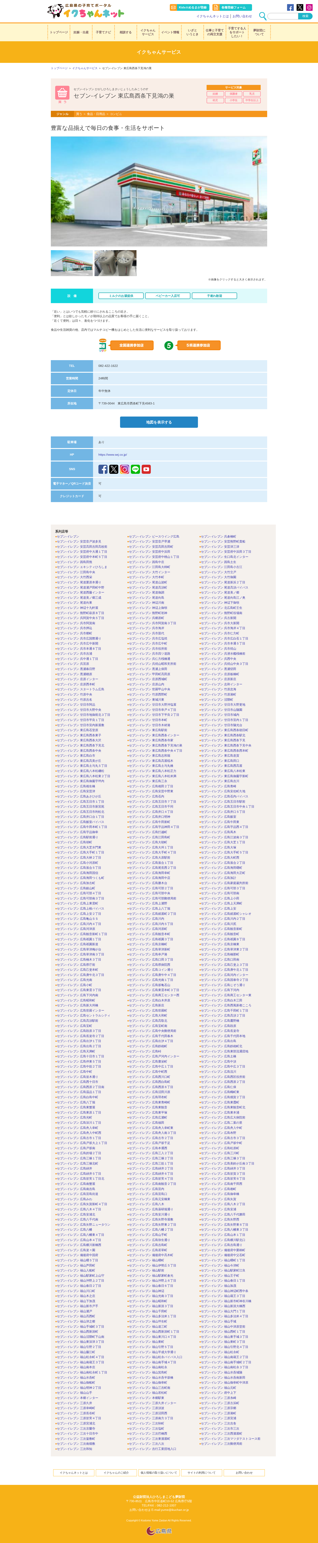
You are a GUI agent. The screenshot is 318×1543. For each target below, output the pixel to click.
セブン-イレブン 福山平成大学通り (152, 1352)
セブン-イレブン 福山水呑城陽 (221, 1372)
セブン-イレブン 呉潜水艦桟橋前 (223, 653)
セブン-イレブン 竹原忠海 (218, 689)
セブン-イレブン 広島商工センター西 (154, 995)
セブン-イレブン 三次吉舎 (218, 1423)
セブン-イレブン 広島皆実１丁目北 (80, 1178)
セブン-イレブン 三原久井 (74, 1403)
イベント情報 (170, 32)
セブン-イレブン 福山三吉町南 (149, 1387)
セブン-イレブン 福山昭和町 (148, 1301)
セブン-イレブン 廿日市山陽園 (221, 709)
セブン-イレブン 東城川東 (146, 699)
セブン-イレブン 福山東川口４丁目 (152, 1336)
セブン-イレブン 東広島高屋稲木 (151, 760)
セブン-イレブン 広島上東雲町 (77, 903)
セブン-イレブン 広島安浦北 (76, 1214)
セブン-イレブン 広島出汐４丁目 (151, 1041)
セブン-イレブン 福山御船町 (76, 1382)
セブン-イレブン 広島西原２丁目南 (80, 1087)
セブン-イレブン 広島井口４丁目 (151, 811)
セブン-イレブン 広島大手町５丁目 (224, 852)
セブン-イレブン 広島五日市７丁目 (152, 801)
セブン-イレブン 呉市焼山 (218, 648)
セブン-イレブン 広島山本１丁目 (223, 1234)
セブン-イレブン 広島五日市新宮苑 (80, 806)
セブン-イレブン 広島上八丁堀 (149, 908)
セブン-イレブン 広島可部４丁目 (79, 893)
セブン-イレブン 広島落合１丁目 (151, 862)
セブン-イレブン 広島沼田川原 (149, 1092)
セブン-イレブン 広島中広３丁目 (223, 1066)
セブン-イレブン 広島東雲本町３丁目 (154, 990)
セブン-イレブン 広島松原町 (220, 1148)
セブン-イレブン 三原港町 (218, 1413)
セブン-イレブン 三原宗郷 (218, 1408)
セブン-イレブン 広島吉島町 (148, 1245)
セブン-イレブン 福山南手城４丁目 (152, 1362)
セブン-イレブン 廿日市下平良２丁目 (154, 714)
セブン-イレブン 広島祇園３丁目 (151, 939)
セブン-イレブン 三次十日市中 (77, 1433)
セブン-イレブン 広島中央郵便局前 (152, 1030)
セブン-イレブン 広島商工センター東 (226, 995)
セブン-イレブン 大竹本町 (146, 577)
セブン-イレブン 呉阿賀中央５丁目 (80, 618)
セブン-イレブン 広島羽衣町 (148, 1097)
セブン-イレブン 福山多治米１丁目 (152, 1316)
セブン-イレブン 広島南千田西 (221, 1183)
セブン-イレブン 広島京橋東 (220, 944)
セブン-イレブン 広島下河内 (220, 990)
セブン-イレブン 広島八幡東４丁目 (80, 1234)
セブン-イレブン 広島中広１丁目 (151, 1066)
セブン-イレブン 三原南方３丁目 (151, 1418)
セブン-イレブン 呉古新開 (218, 618)
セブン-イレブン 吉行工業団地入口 (152, 1449)
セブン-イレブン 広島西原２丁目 (223, 1081)
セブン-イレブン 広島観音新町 (221, 929)
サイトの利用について (202, 1472)
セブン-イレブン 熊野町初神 (148, 613)
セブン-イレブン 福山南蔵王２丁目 (224, 1357)
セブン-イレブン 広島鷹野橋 (220, 1020)
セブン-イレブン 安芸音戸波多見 (79, 541)
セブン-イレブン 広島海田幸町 (149, 873)
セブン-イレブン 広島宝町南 (148, 1026)
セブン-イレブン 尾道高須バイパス (224, 587)
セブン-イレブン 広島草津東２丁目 (224, 949)
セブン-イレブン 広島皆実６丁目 (223, 1178)
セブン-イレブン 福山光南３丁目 (151, 1296)
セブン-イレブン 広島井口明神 (149, 816)
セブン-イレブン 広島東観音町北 (223, 1107)
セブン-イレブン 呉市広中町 (148, 643)
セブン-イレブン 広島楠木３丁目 (79, 959)
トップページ (59, 32)
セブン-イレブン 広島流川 (218, 1071)
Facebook (290, 7)
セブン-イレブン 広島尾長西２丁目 (152, 867)
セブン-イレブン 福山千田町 (148, 1311)
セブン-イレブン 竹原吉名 (74, 699)
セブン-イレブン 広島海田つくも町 (80, 878)
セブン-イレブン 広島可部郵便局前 (152, 898)
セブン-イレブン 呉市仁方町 (220, 633)
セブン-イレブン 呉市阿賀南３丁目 (152, 623)
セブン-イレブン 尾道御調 (146, 592)
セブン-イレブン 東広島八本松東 (223, 771)
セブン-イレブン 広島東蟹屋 (76, 1107)
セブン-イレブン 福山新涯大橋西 (223, 1306)
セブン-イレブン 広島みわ (74, 1199)
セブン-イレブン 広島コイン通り (151, 969)
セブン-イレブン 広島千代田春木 (151, 1036)
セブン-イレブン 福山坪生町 (148, 1321)
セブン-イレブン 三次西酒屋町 (221, 1433)
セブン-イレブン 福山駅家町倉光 (151, 1275)
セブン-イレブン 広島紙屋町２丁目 (152, 913)
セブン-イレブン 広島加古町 (76, 883)
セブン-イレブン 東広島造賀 (220, 755)
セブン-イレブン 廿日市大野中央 (79, 709)
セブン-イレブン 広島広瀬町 (148, 1117)
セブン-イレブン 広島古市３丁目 (223, 1138)
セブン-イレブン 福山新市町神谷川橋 (226, 1301)
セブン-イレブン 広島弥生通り (149, 1240)
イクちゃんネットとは (212, 16)
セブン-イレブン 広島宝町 (74, 1026)
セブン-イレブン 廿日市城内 (220, 714)
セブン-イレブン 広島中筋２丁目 (79, 1066)
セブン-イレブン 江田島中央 (76, 572)
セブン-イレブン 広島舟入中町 (221, 1127)
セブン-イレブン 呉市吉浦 (74, 653)
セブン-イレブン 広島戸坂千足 (149, 1143)
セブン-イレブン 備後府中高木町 (151, 1255)
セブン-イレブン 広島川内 (146, 918)
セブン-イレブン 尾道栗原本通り (79, 582)
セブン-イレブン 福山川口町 (76, 1291)
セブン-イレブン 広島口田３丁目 (151, 959)
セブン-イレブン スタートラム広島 (80, 689)
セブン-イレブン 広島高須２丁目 (223, 1015)
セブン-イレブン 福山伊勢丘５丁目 (152, 1265)
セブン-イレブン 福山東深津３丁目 (80, 1341)
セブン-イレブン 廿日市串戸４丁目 (152, 709)
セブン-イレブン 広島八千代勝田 (223, 1214)
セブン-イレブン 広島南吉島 (76, 1189)
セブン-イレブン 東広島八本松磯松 (80, 771)
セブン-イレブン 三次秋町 (146, 1423)
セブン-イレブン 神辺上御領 (148, 607)
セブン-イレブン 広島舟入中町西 (79, 1132)
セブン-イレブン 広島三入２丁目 (151, 1153)
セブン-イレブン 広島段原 (218, 1026)
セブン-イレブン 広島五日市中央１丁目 (227, 806)
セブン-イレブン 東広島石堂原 (77, 730)
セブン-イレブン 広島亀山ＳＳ (77, 918)
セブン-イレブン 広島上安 (218, 908)
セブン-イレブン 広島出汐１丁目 (79, 1041)
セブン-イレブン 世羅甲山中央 (149, 689)
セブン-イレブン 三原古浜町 (220, 1403)
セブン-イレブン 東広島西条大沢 (79, 740)
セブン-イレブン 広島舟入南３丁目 (152, 1132)
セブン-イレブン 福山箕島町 (148, 1372)
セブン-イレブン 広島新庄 (146, 1005)
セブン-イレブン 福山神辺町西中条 (224, 1291)
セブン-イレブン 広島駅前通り (77, 837)
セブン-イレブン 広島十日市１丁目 (80, 1056)
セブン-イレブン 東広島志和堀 (149, 755)
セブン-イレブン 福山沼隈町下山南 (80, 1336)
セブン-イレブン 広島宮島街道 (77, 1194)
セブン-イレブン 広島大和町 (148, 1015)
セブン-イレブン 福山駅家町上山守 (80, 1275)
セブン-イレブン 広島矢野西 (220, 1219)
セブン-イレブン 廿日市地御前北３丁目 (83, 714)
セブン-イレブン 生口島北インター (224, 556)
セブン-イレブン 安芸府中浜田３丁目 (226, 551)
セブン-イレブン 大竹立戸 (218, 572)
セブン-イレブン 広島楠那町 (220, 954)
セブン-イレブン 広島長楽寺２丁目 (80, 1036)
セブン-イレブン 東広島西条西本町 (224, 750)
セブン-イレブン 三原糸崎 (218, 1398)
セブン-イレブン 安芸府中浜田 (149, 551)
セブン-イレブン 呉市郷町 (74, 633)
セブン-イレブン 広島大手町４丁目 (152, 852)
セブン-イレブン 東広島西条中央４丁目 (155, 750)
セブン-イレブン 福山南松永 (148, 1367)
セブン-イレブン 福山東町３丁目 (223, 1341)
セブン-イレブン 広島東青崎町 (149, 1102)
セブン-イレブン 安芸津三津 (220, 546)
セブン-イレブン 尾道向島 (146, 597)
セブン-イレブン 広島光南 (74, 979)
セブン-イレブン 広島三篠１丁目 (79, 1158)
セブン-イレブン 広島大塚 (218, 847)
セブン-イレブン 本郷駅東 (146, 1398)
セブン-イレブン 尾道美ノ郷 (220, 592)
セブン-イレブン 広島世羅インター (80, 1010)
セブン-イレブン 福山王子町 (220, 1275)
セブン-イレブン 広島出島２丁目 (79, 1046)
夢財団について (259, 32)
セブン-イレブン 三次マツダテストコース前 (230, 1438)
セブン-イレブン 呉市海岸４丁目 (223, 628)
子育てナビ (103, 32)
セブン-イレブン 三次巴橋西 (148, 1433)
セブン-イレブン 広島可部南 (220, 893)
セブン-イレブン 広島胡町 (74, 842)
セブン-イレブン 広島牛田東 (220, 822)
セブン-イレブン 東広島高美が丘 (79, 760)
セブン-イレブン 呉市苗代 (146, 633)
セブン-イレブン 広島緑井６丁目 (151, 1173)
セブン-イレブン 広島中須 (218, 1061)
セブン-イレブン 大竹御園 (218, 577)
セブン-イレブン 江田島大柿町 (149, 567)
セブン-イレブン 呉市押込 (74, 628)
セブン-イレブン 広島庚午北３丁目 (80, 975)
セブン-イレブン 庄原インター (77, 679)
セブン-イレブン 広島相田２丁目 (151, 786)
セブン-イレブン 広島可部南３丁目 (80, 898)
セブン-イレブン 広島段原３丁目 (79, 1030)
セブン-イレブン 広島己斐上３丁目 (224, 964)
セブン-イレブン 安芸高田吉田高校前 (82, 546)
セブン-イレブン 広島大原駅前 (149, 857)
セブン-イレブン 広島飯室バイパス (80, 822)
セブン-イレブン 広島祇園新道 (77, 944)
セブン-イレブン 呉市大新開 (220, 623)
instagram (309, 7)
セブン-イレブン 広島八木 (146, 1204)
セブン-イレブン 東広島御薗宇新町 (224, 776)
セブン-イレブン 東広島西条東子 (79, 735)
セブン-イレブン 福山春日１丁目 (223, 1280)
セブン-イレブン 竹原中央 (74, 694)
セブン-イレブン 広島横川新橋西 (79, 1245)
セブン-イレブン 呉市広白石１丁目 (224, 638)
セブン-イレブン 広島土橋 (218, 1056)
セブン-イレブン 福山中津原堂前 (223, 1326)
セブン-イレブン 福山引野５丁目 (151, 1347)
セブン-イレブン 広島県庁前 (76, 964)
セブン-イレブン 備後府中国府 (77, 1255)
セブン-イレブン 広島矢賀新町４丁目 (82, 1204)
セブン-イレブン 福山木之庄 (76, 1296)
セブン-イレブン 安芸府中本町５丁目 (82, 556)
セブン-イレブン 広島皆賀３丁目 (223, 1173)
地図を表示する (159, 422)
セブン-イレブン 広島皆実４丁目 (151, 1178)
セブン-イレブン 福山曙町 (146, 1260)
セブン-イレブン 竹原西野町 (148, 694)
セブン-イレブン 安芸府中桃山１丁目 (154, 556)
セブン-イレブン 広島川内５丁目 (151, 924)
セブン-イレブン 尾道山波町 (148, 582)
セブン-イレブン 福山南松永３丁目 (224, 1367)
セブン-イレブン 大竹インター (149, 572)
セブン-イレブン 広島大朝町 (148, 842)
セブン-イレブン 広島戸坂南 (76, 1148)
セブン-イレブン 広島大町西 (220, 857)
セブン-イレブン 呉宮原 (73, 663)
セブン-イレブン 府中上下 (218, 1392)
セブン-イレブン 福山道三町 (148, 1326)
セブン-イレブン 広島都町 (218, 1189)
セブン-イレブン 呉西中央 (218, 658)
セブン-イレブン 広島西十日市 (77, 1081)
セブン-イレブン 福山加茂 (218, 1285)
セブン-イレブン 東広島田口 (220, 760)
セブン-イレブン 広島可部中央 (149, 893)
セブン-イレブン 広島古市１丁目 (79, 1138)
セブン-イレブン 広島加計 (218, 878)
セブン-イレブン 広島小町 (74, 985)
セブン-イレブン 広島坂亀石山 (149, 985)
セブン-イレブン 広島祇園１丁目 (79, 939)
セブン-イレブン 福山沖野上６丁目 (152, 1280)
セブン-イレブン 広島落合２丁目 (223, 862)
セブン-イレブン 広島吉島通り (221, 1245)
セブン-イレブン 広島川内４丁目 (79, 924)
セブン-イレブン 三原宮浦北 (76, 1423)
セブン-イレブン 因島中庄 (146, 562)
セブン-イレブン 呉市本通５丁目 (223, 643)
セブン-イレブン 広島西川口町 (149, 1077)
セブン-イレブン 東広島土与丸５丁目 (82, 765)
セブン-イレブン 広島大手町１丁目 (80, 852)
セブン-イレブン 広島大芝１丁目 (223, 842)
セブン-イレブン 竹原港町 (218, 694)
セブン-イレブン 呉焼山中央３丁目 (224, 663)
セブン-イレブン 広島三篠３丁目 (223, 1158)
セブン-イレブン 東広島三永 (148, 781)
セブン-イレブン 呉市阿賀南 (76, 623)
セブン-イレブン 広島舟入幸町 (77, 1127)
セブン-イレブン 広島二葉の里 (221, 1122)
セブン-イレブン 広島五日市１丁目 (80, 801)
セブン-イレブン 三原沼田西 (148, 1413)
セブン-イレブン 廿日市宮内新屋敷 (80, 725)
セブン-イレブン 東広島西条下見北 (80, 745)
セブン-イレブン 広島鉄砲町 (148, 1046)
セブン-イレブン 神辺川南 (146, 602)
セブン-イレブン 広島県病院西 (149, 964)
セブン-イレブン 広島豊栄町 (148, 1061)
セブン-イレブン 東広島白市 (76, 755)
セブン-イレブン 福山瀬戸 (74, 1311)
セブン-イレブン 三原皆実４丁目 (79, 1418)
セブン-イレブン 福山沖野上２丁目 (80, 1280)
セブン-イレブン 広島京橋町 (148, 944)
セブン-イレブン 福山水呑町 (76, 1377)
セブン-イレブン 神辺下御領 (220, 602)
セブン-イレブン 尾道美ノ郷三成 (79, 597)
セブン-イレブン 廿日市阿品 (76, 704)
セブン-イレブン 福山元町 (218, 1387)
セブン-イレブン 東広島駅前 (148, 730)
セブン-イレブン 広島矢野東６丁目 (224, 1224)
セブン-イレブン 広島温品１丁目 (79, 1092)
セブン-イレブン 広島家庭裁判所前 (224, 883)
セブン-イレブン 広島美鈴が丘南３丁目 (227, 1163)
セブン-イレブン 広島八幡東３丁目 (224, 1229)
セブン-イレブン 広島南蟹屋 (76, 1183)
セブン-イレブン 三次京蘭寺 (76, 1428)
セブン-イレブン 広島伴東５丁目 (79, 1061)
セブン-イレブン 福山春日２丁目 (79, 1285)
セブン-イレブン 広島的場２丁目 (79, 1153)
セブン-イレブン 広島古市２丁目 (151, 1138)
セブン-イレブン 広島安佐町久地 (223, 791)
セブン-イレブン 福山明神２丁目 (79, 1387)
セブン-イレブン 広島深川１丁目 (79, 1122)
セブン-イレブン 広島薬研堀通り (151, 1209)
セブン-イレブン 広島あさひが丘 (79, 796)
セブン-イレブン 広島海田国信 (77, 873)
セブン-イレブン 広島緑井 (74, 1168)
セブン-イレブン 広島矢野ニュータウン (83, 1224)
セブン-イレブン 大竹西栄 (74, 577)
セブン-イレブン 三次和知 (74, 1449)
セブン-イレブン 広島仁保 (218, 1087)
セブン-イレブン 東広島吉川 (220, 781)
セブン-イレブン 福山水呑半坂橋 (151, 1377)
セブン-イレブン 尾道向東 (74, 602)
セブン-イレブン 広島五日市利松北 (80, 811)
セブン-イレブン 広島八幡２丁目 (151, 1229)
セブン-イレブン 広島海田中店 (149, 878)
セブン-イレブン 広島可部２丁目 (151, 888)
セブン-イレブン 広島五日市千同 (151, 806)
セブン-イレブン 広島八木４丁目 (79, 1209)
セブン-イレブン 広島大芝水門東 (79, 847)
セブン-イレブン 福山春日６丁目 (151, 1285)
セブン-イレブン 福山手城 (218, 1321)
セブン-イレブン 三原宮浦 (218, 1418)
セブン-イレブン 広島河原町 (148, 929)
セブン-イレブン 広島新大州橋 (77, 1005)
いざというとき (192, 32)
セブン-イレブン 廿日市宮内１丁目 (224, 720)
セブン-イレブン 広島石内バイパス (224, 796)
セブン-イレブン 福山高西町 (76, 1316)
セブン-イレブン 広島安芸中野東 (151, 791)
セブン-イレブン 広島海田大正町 (223, 873)
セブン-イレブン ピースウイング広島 (154, 536)
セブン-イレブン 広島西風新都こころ (226, 1005)
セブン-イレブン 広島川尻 (218, 924)
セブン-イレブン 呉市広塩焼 (148, 638)
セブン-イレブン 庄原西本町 (76, 684)
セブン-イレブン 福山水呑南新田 (223, 1377)
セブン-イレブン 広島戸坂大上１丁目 (82, 1143)
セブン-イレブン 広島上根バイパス (80, 908)
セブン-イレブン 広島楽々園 (76, 1250)
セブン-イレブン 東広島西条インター (154, 735)
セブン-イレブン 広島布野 (218, 1132)
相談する (126, 32)
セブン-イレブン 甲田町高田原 (149, 674)
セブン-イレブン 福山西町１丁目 (223, 1331)
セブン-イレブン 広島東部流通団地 (224, 1051)
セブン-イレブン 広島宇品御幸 (77, 832)
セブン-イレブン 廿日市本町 (148, 720)
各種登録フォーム (234, 7)
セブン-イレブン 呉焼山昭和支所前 (152, 663)
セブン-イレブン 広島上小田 (220, 898)
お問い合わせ (242, 16)
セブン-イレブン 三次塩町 (146, 1428)
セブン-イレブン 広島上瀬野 (148, 903)
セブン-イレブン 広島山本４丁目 (79, 1240)
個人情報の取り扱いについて (159, 1472)
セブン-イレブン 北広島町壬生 (221, 607)
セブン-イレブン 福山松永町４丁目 (80, 1357)
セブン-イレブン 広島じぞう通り (223, 985)
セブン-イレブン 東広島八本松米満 (152, 776)
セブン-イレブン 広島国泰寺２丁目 (224, 979)
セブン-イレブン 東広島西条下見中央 (226, 745)
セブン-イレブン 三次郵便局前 (221, 1443)
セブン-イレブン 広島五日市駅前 (223, 801)
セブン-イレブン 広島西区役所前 (223, 1077)
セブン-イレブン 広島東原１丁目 (79, 1112)
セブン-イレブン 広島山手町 (148, 1234)
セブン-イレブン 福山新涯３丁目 (151, 1306)
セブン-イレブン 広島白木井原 (149, 1000)
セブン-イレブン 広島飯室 (218, 816)
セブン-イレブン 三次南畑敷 (76, 1443)
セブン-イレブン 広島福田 (146, 1122)
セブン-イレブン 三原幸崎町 (76, 1408)
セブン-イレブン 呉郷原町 (146, 618)
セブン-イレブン (68, 536)
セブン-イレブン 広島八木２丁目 (223, 1204)
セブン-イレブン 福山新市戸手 (77, 1306)
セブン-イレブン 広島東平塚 (148, 1112)
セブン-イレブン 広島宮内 (146, 1189)
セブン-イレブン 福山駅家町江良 (223, 1270)
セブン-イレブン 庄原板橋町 (220, 674)
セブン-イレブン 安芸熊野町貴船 (223, 541)
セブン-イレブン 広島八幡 (74, 1229)
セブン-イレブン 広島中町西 (148, 1071)
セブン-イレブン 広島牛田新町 (149, 822)
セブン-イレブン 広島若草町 (148, 1250)
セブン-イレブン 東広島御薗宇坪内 (80, 781)
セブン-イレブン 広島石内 (146, 796)
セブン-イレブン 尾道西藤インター (80, 592)
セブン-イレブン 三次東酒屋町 (149, 1438)
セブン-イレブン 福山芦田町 (76, 1265)
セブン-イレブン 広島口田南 (220, 959)
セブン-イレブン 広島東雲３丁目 (79, 990)
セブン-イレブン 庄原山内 (146, 684)
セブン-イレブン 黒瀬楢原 (74, 674)
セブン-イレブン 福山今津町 (220, 1265)
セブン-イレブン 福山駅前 (146, 1270)
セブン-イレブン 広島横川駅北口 (223, 1240)
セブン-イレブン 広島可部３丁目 (223, 888)
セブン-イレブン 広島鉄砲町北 (221, 1046)
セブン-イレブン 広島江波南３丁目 (224, 837)
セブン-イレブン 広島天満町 (76, 1051)
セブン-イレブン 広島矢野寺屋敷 (151, 1219)
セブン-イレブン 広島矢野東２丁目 (152, 1224)
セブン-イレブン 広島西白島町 (149, 1081)
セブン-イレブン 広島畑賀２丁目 (223, 1097)
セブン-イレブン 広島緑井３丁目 (223, 1168)
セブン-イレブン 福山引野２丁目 (79, 1347)
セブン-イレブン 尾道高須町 (148, 587)
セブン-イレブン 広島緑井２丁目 (151, 1168)
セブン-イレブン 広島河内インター (224, 975)
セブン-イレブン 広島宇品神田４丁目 (154, 827)
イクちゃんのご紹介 (116, 1472)
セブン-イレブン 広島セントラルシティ (83, 1015)
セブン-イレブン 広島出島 (218, 1041)
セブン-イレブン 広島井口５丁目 (223, 811)
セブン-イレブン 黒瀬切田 (218, 669)
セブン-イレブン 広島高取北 (148, 1020)
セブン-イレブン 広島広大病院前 (223, 1117)
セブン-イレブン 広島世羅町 (148, 1010)
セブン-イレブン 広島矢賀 (218, 1199)
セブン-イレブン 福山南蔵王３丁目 (80, 1362)
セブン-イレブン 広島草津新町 (149, 949)
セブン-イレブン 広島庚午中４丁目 (152, 975)
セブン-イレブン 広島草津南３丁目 (80, 954)
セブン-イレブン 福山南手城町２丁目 (226, 1362)
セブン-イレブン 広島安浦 (218, 1209)
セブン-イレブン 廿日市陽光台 (221, 725)
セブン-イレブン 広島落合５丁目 (79, 867)
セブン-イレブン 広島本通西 (148, 1148)
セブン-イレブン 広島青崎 (218, 786)
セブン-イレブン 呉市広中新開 (77, 643)
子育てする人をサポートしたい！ (237, 32)
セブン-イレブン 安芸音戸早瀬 (149, 541)
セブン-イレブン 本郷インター (77, 1398)
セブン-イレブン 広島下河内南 (77, 995)
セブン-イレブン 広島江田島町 (149, 837)
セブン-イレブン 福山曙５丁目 (77, 1260)
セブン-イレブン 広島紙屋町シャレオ (226, 913)
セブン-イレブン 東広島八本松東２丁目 (83, 776)
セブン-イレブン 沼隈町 (217, 699)
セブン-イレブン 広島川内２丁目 (223, 918)
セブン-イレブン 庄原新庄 (218, 679)
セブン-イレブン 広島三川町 (220, 1153)
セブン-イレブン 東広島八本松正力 (152, 771)
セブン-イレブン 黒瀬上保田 (148, 669)
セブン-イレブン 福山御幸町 (148, 1382)
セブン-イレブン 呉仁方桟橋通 (149, 658)
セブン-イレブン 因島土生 (218, 562)
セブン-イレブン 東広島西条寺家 (151, 740)
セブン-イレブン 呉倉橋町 (218, 536)
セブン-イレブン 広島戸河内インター (154, 1056)
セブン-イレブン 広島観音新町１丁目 (82, 934)
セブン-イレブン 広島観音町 (220, 934)
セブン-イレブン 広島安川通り (149, 1214)
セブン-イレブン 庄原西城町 (148, 679)
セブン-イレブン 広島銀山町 (76, 888)
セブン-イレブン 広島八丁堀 (76, 1102)
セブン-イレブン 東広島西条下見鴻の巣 (155, 745)
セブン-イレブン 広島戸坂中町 (221, 1143)
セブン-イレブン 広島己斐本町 (77, 969)
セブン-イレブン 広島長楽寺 (220, 1030)
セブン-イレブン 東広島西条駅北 (223, 735)
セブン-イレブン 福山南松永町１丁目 (82, 1372)
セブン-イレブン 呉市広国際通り (79, 638)
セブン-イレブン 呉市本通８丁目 (79, 648)
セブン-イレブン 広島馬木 (218, 832)
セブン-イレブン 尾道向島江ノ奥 (223, 597)
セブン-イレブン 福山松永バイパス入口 (155, 1357)
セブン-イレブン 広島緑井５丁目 (79, 1173)
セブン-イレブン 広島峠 (145, 1051)
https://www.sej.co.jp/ (112, 454)
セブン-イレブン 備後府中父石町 (223, 1255)
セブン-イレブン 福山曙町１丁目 (223, 1260)
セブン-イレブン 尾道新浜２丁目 (223, 582)
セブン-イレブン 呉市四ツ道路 (149, 653)
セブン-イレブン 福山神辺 (146, 1291)
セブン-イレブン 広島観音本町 (149, 934)
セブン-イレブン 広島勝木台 (148, 883)
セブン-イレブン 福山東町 (146, 1341)
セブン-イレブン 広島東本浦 (220, 1112)
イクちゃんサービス (148, 32)
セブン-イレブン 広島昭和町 (76, 1000)
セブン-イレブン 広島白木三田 (221, 1000)
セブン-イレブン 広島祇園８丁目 (223, 939)
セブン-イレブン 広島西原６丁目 (151, 1087)
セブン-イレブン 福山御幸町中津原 (224, 1382)
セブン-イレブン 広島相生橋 (76, 786)
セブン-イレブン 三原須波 (146, 1408)
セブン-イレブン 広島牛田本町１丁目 (82, 827)
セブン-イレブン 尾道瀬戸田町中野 (80, 587)
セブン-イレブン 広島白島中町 (77, 1097)
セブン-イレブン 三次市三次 (220, 1428)
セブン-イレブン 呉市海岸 (146, 628)
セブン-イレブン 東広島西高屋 (221, 765)
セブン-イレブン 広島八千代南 (77, 1219)
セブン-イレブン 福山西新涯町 (77, 1331)
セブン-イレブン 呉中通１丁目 (77, 658)
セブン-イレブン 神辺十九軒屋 (77, 607)
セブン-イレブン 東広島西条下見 (223, 740)
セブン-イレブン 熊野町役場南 (221, 613)
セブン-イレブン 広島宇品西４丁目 (224, 827)
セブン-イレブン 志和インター (221, 684)
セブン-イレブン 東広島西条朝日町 (224, 730)
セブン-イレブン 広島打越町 (148, 832)
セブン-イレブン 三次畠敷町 (76, 1438)
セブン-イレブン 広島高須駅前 (77, 1020)
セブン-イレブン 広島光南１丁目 (151, 979)
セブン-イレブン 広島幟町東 (220, 1092)
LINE (135, 469)
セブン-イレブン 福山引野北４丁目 (224, 1347)
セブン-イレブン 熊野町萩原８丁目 (80, 613)
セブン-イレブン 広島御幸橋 (220, 1194)
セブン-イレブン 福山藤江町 (76, 1352)
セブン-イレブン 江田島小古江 (221, 567)
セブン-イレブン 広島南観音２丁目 (152, 1183)
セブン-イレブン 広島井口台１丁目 (80, 816)
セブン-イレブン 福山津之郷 (76, 1321)
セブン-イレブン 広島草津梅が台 (79, 949)
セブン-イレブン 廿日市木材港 (149, 725)
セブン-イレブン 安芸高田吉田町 (151, 546)
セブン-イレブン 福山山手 (74, 1392)
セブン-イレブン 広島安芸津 (76, 791)
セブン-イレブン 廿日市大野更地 (223, 704)
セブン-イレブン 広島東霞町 (220, 1102)
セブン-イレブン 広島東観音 (148, 1107)
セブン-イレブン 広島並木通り (77, 1077)
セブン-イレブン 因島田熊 (74, 562)
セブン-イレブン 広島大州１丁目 (151, 847)
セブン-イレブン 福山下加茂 (76, 1301)
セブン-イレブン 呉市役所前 (148, 648)
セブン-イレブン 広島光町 (74, 1117)
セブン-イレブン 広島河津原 (76, 929)
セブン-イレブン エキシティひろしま (82, 567)
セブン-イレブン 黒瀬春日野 (76, 669)
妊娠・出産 (81, 32)
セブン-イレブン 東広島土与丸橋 (151, 765)
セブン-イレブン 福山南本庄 (76, 1367)
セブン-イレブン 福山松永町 (220, 1352)
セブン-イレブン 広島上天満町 (221, 903)
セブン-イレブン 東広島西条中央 (79, 750)
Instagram (124, 469)
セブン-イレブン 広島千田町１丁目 (224, 1010)
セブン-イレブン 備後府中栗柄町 (223, 1250)
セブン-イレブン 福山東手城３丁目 (224, 1336)
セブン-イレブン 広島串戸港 (148, 954)
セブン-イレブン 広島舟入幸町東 (151, 1127)
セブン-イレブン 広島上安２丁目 (79, 913)
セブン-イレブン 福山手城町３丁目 (80, 1326)
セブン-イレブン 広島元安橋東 (149, 1199)
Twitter (300, 7)
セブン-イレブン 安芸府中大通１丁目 (82, 551)
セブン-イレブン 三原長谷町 (76, 1413)
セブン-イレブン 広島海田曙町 (221, 867)
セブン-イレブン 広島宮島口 (148, 1194)
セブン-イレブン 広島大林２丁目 (79, 857)
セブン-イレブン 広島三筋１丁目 (151, 1163)
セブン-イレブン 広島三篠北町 (77, 1163)
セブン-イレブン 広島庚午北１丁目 (224, 969)
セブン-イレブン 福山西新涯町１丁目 (154, 1331)
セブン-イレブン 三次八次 (146, 1443)
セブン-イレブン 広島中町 (74, 1071)
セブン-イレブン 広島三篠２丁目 (151, 1158)
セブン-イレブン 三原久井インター (152, 1403)
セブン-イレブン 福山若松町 (148, 1392)
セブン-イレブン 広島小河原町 (77, 862)
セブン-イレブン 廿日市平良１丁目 (80, 720)
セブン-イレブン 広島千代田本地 (223, 1036)
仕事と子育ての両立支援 (215, 32)
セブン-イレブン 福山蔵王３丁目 (223, 1296)
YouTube (146, 469)
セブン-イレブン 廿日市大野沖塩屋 (152, 704)
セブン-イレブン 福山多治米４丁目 (224, 1316)
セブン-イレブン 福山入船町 (76, 1270)
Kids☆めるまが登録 (193, 7)
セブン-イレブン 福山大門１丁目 (223, 1311)
